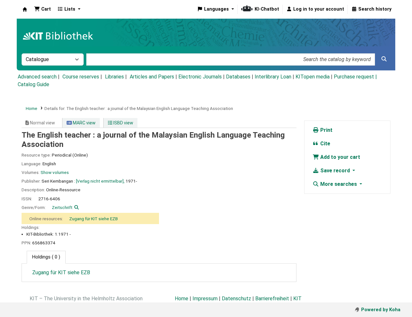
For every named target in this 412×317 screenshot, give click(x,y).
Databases (238, 77)
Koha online (25, 9)
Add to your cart (339, 157)
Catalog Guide (33, 84)
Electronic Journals (200, 77)
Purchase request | (355, 77)
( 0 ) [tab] (46, 257)
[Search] (384, 59)
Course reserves (80, 77)
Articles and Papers (152, 77)
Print (325, 130)
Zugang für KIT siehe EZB (93, 218)
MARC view (84, 122)
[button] (42, 9)
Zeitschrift (62, 207)
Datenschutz (236, 298)
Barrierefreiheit (272, 298)
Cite (324, 143)
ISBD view (122, 122)
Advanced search (37, 77)
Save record (335, 171)
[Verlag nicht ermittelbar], (100, 181)
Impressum (205, 298)
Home (31, 108)
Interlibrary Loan (273, 77)
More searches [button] (338, 184)
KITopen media (312, 77)
